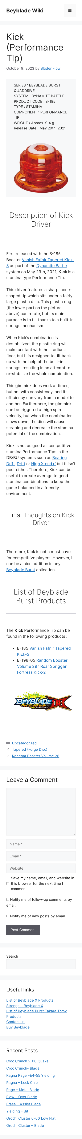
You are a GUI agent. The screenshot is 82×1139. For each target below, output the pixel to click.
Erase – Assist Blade (23, 1104)
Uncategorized (24, 743)
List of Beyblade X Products (29, 1000)
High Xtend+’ (43, 463)
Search (12, 956)
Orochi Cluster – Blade (25, 1125)
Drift (21, 463)
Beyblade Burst (20, 569)
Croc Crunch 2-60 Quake (27, 1061)
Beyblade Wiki (25, 10)
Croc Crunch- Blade (23, 1068)
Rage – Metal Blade (22, 1090)
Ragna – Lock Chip (22, 1082)
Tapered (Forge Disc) (29, 749)
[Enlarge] (63, 148)
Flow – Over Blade (21, 1097)
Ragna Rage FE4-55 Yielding (30, 1075)
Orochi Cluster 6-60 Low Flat (31, 1118)
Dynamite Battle (51, 265)
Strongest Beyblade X (24, 1006)
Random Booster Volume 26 (35, 756)
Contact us (15, 1022)
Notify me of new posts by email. (38, 916)
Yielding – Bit (17, 1111)
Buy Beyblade (18, 1027)
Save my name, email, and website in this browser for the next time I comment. (42, 883)
